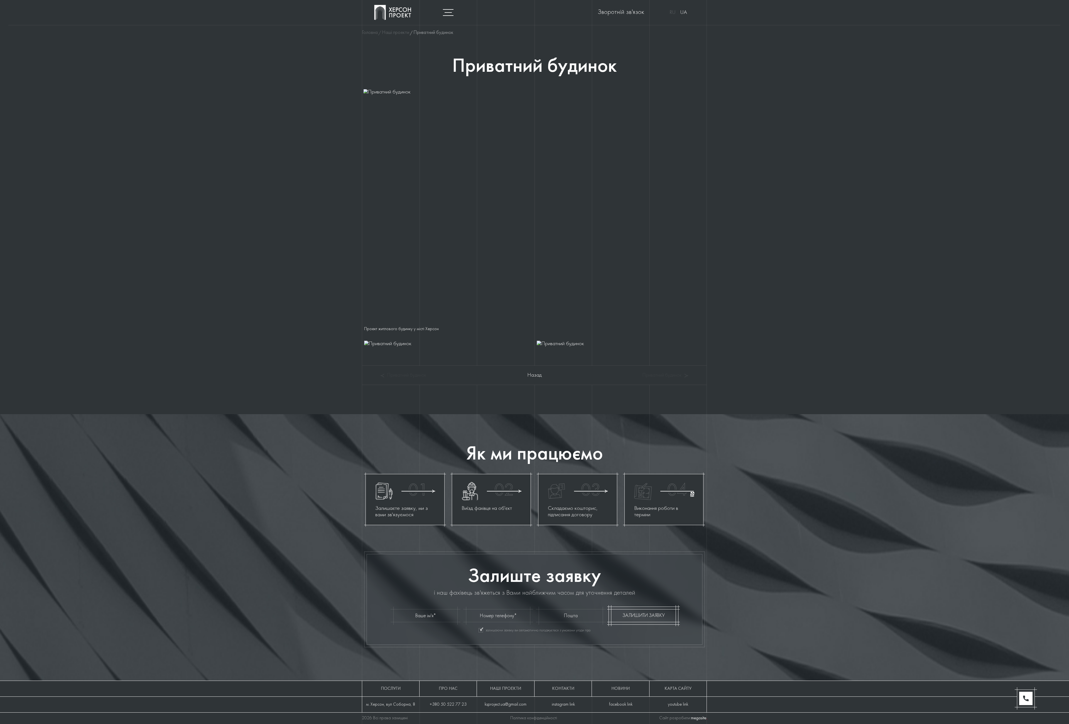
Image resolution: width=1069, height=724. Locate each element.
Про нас (448, 688)
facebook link (620, 704)
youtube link (678, 704)
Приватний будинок (406, 375)
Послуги (391, 688)
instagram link (563, 704)
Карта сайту (678, 688)
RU (673, 12)
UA (683, 12)
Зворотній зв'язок (621, 12)
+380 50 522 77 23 (448, 704)
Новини (620, 688)
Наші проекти (505, 688)
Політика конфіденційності (533, 718)
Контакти (563, 688)
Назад (534, 375)
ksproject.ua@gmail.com (505, 704)
